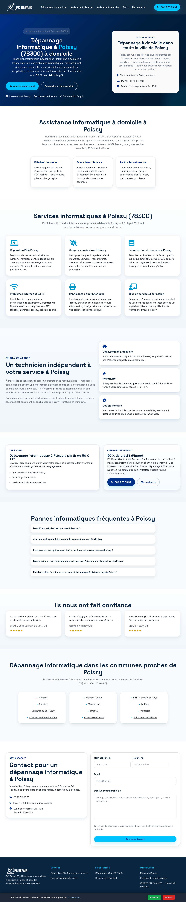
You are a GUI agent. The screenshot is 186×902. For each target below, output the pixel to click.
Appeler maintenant (24, 86)
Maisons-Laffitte (94, 697)
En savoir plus (74, 897)
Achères (43, 697)
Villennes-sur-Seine (94, 717)
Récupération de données (64, 878)
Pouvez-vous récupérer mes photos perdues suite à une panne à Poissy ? (73, 550)
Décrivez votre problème (107, 790)
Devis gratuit (101, 878)
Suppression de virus (77, 873)
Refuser (168, 897)
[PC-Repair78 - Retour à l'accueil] (19, 7)
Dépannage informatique (54, 7)
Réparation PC (58, 873)
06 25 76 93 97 (123, 482)
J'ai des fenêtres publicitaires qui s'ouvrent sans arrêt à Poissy (67, 539)
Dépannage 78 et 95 (105, 873)
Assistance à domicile (107, 7)
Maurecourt (94, 704)
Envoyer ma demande (135, 839)
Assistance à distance (81, 7)
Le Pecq (145, 704)
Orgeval (94, 711)
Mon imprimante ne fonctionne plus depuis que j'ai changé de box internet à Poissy (78, 561)
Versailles (145, 711)
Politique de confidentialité (153, 878)
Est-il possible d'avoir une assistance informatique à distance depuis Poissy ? (75, 572)
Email (97, 774)
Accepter (154, 897)
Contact (113, 878)
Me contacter (139, 7)
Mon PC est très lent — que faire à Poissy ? (56, 528)
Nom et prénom (102, 758)
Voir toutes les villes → (145, 717)
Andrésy (43, 704)
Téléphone (137, 758)
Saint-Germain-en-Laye (145, 697)
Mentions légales (148, 873)
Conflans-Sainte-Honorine (43, 717)
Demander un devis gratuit (59, 86)
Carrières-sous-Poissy (43, 711)
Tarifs (125, 7)
